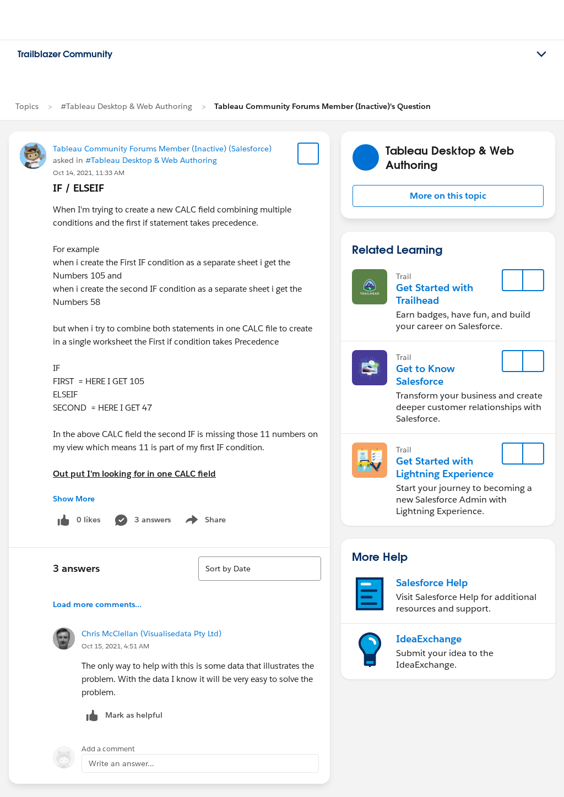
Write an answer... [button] (121, 763)
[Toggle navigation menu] (541, 54)
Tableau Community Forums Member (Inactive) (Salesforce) (162, 149)
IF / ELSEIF (78, 188)
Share (204, 522)
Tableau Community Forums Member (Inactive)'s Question (322, 106)
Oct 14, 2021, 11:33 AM (88, 172)
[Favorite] (308, 153)
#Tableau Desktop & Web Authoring (126, 106)
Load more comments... (97, 604)
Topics (27, 106)
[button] (448, 196)
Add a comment (108, 749)
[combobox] (259, 568)
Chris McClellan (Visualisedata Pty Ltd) (151, 633)
